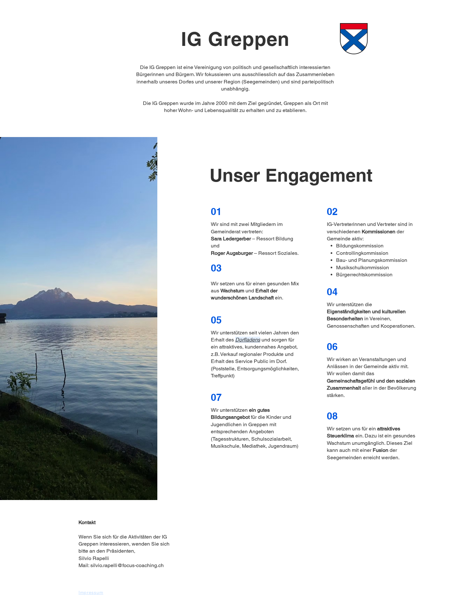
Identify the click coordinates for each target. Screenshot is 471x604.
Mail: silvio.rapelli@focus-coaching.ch (121, 565)
